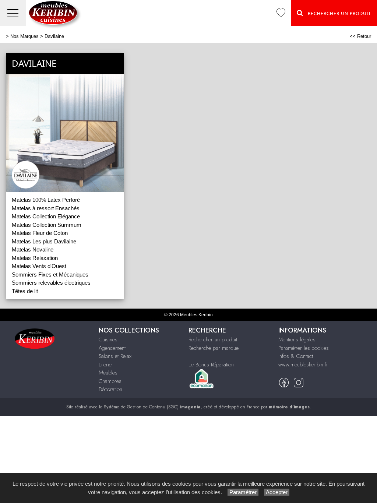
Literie (105, 364)
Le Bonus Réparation (211, 364)
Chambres (110, 381)
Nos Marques (24, 36)
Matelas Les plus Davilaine (44, 241)
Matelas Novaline (32, 249)
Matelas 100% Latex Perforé (46, 200)
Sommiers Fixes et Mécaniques (50, 274)
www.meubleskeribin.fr (303, 364)
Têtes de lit (25, 291)
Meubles (108, 373)
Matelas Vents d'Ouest (39, 266)
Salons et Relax (115, 356)
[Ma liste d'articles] (281, 13)
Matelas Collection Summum (46, 225)
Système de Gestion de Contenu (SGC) (152, 407)
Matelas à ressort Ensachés (46, 208)
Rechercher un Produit (337, 13)
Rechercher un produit (212, 339)
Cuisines (108, 339)
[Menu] (13, 13)
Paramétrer (243, 492)
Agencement (112, 348)
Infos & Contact (295, 356)
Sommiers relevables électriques (51, 282)
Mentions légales (297, 339)
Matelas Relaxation (35, 258)
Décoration (110, 389)
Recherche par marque (213, 348)
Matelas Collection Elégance (46, 216)
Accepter (276, 492)
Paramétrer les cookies (303, 348)
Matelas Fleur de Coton (40, 233)
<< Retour (360, 36)
